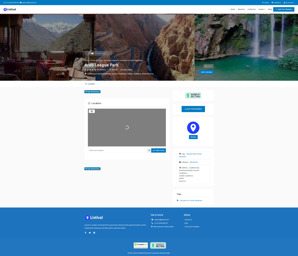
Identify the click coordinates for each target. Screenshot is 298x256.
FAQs (186, 223)
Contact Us (252, 9)
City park (189, 154)
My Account (289, 2)
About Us (241, 9)
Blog (270, 9)
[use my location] (149, 150)
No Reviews (101, 70)
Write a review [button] (206, 72)
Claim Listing (127, 70)
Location (91, 84)
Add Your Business (285, 9)
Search (266, 2)
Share (209, 66)
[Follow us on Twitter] (90, 233)
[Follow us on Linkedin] (94, 233)
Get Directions (158, 150)
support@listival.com (161, 219)
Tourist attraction (195, 200)
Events (261, 9)
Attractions (100, 53)
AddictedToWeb (164, 253)
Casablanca (277, 2)
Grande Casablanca (111, 60)
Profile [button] (193, 137)
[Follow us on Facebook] (86, 233)
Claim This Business (193, 109)
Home (232, 9)
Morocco (99, 60)
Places (92, 60)
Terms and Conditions (192, 226)
